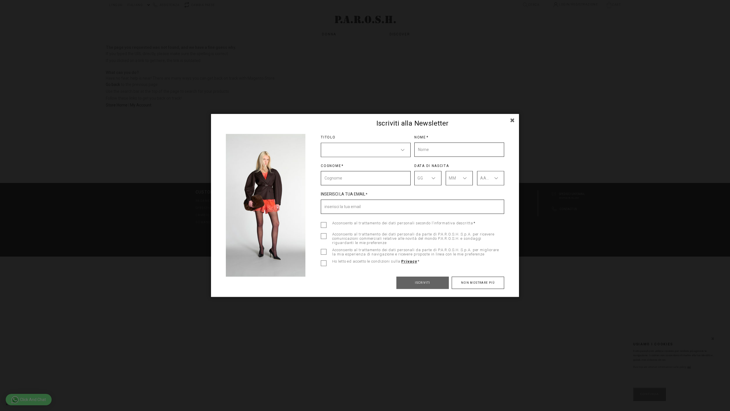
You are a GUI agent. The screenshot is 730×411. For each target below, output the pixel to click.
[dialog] (365, 205)
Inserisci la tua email (343, 194)
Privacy (409, 261)
